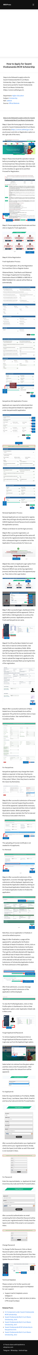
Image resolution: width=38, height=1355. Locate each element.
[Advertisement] (19, 35)
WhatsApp (14, 1350)
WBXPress (7, 4)
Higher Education (18, 96)
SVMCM (9, 101)
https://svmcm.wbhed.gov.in (21, 129)
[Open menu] (33, 4)
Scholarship (13, 98)
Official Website (14, 103)
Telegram (6, 1350)
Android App (23, 1350)
